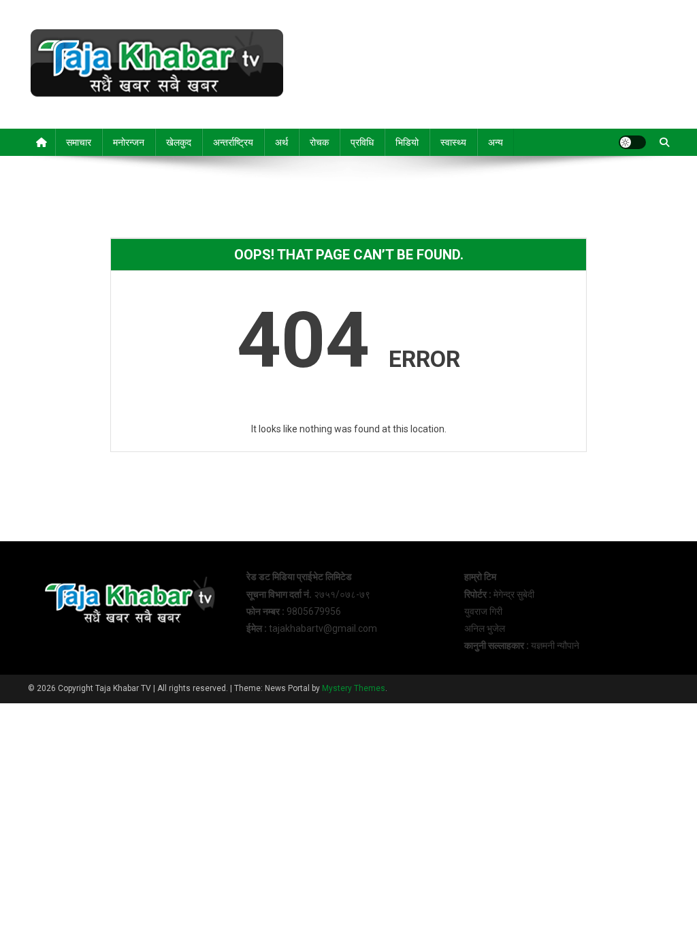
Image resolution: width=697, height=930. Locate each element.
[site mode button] (632, 142)
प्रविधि (362, 142)
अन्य (495, 142)
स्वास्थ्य (453, 142)
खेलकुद (178, 142)
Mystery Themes (353, 688)
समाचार (78, 142)
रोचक (319, 142)
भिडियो (407, 142)
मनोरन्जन (128, 142)
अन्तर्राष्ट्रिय (233, 142)
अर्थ (281, 142)
